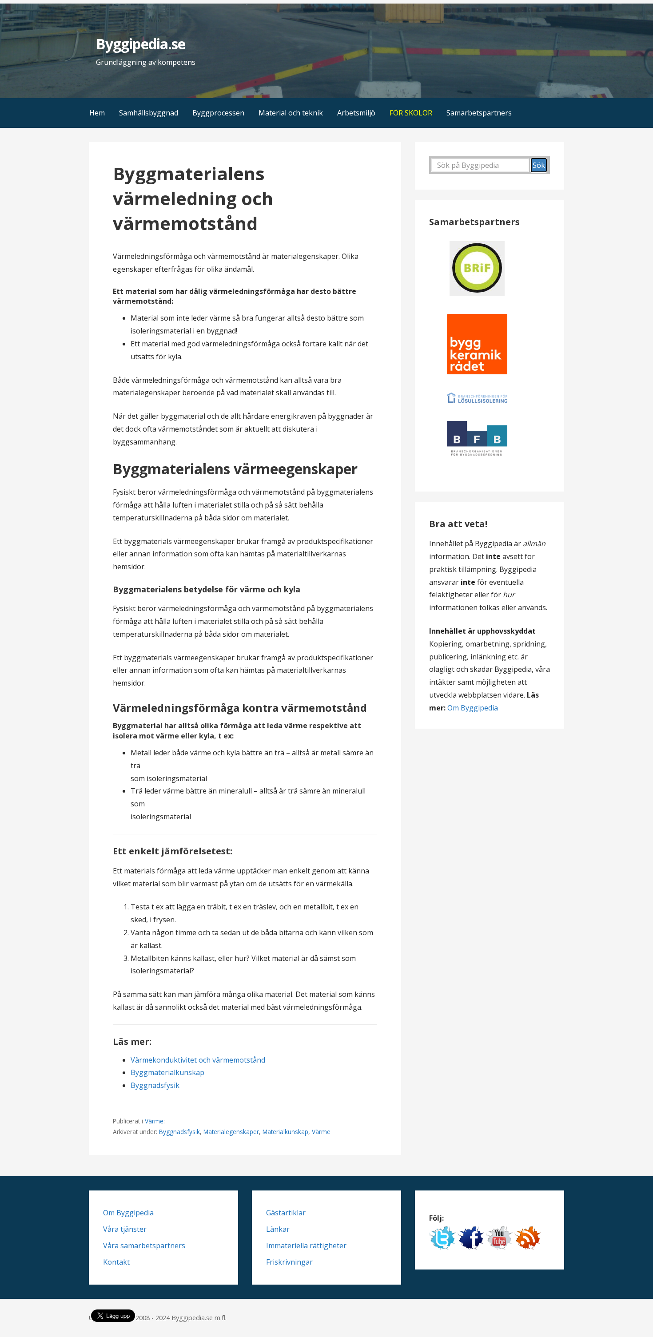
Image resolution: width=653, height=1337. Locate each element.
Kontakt (116, 1262)
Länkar (278, 1229)
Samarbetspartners (479, 113)
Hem (97, 113)
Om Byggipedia (472, 708)
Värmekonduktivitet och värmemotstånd (198, 1060)
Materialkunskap (285, 1131)
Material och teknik (291, 113)
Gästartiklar (286, 1213)
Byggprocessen (218, 113)
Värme (154, 1121)
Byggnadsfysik (155, 1085)
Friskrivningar (289, 1262)
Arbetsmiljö (356, 113)
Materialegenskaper (231, 1131)
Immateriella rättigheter (306, 1245)
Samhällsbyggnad (148, 113)
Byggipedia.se (140, 43)
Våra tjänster (125, 1229)
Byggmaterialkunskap (167, 1072)
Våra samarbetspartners (144, 1245)
